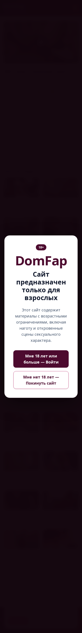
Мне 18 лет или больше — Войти (41, 359)
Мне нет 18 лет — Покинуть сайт (41, 380)
